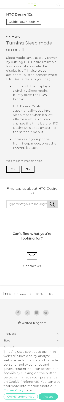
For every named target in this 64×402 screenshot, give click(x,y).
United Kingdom (34, 323)
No (28, 169)
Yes (13, 169)
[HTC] (32, 4)
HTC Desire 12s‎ (43, 294)
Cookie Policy (14, 390)
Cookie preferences (20, 396)
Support (22, 294)
